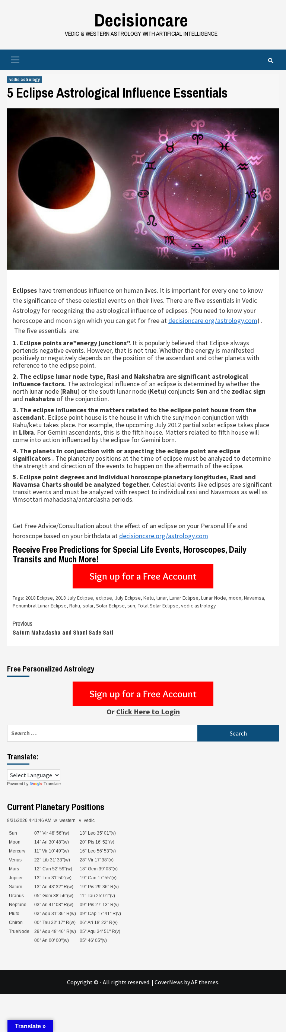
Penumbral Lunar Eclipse (40, 605)
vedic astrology (24, 80)
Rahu (74, 605)
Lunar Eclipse (183, 597)
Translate (52, 783)
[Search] (270, 61)
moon (235, 597)
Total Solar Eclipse (158, 605)
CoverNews (169, 982)
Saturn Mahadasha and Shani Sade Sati (63, 627)
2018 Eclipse (39, 597)
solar (88, 605)
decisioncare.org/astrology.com (212, 320)
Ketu (148, 597)
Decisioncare (141, 20)
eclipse (104, 597)
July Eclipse (128, 597)
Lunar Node (213, 597)
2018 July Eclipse (74, 597)
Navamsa (254, 597)
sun (131, 605)
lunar (161, 597)
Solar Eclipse (110, 605)
